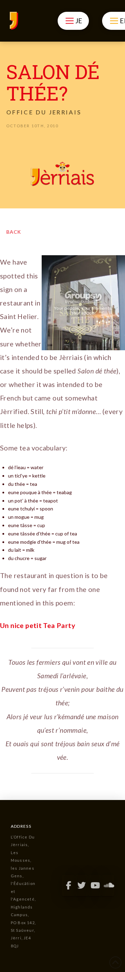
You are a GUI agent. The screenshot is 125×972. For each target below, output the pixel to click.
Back (13, 232)
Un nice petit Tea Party (37, 625)
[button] (73, 21)
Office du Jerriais (44, 112)
